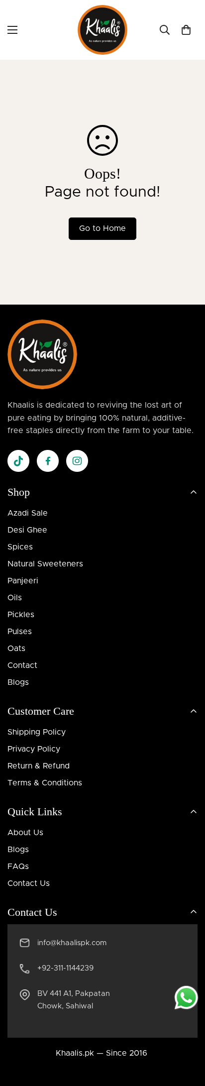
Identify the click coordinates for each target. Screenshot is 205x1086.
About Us (25, 833)
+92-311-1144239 (65, 968)
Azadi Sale (27, 513)
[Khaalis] (102, 30)
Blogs (18, 682)
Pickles (20, 615)
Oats (16, 648)
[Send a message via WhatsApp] (186, 997)
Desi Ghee (27, 530)
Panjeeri (22, 581)
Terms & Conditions (44, 783)
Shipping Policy (36, 732)
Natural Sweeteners (45, 564)
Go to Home (102, 228)
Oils (14, 598)
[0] (186, 29)
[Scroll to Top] (187, 1033)
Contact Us (28, 883)
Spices (20, 547)
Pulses (19, 632)
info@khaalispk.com (71, 943)
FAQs (18, 866)
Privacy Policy (33, 749)
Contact (22, 665)
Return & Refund (38, 766)
